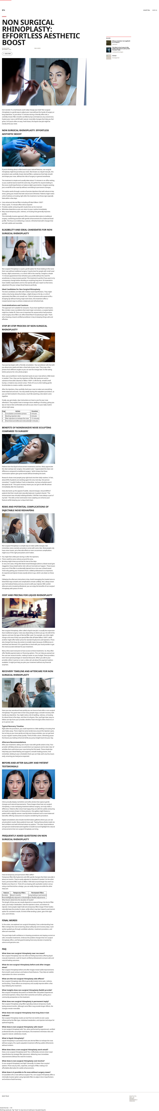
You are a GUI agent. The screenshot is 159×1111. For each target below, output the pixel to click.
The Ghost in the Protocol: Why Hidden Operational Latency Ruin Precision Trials (121, 49)
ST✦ (3, 10)
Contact (114, 55)
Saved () (154, 10)
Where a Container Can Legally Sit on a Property (121, 41)
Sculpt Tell (146, 10)
